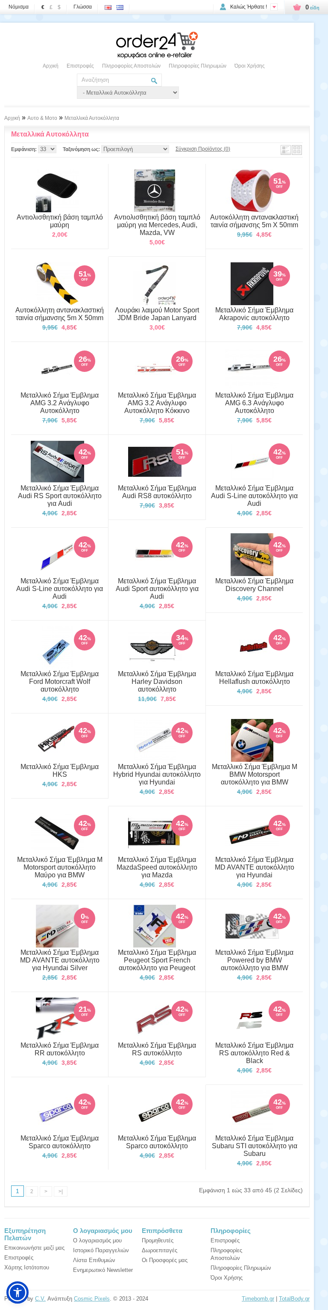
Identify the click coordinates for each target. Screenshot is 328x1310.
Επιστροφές (80, 66)
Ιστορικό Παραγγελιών (101, 1250)
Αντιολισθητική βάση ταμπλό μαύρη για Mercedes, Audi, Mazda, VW (157, 225)
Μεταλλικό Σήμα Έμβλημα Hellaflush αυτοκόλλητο (254, 677)
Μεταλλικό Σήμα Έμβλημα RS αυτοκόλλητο (157, 1049)
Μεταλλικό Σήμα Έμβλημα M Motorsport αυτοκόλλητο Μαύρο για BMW (59, 867)
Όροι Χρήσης (249, 66)
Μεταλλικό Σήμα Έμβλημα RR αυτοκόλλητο (59, 1049)
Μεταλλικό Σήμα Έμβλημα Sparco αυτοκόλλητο (59, 1142)
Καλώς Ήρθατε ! (248, 7)
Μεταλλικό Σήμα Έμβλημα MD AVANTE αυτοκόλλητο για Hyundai (254, 867)
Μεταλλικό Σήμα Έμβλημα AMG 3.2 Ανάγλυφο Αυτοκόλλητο (59, 403)
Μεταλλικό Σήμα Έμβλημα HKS (59, 770)
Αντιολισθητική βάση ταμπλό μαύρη (60, 221)
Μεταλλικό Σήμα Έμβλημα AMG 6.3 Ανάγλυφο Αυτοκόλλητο (254, 403)
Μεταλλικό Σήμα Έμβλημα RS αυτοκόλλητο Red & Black (254, 1053)
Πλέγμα (297, 150)
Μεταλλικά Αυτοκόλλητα (91, 118)
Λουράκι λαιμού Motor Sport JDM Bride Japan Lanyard (157, 313)
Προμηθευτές (157, 1240)
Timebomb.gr (258, 1298)
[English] (110, 5)
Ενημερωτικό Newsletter (103, 1270)
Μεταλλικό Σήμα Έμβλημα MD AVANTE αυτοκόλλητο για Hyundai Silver (60, 960)
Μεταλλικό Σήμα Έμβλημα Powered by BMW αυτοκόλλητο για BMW (254, 960)
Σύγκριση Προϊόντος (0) (203, 149)
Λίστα (286, 150)
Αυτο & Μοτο (42, 118)
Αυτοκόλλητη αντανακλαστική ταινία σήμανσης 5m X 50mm (254, 221)
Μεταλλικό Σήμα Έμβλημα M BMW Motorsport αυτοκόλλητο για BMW (254, 774)
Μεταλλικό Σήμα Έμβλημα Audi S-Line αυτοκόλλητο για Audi (254, 495)
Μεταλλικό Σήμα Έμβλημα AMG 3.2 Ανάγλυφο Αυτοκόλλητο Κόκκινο (157, 403)
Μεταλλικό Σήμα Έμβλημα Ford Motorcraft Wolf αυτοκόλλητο (59, 681)
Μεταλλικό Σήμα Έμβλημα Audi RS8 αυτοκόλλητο (157, 491)
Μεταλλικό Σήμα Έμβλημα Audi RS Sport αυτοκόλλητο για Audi (60, 495)
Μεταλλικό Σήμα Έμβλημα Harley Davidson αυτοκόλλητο (157, 681)
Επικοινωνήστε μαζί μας (34, 1248)
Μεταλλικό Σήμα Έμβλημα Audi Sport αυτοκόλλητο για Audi (157, 588)
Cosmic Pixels (92, 1298)
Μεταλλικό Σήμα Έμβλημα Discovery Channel (254, 584)
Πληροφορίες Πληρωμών (197, 66)
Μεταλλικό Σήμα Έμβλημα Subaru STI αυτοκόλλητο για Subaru (254, 1146)
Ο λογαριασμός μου (97, 1240)
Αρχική (51, 66)
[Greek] (122, 5)
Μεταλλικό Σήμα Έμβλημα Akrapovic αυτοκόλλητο (254, 313)
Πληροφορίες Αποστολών (131, 66)
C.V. (40, 1298)
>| (61, 1191)
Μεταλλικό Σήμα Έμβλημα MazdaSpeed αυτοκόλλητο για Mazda (157, 867)
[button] (17, 1292)
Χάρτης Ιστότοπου (26, 1267)
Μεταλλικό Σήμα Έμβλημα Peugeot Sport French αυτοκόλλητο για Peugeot (157, 960)
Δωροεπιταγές (159, 1250)
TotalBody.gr (294, 1298)
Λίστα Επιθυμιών (94, 1260)
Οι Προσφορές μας (164, 1260)
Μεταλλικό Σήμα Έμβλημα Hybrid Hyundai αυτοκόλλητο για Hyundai (157, 774)
